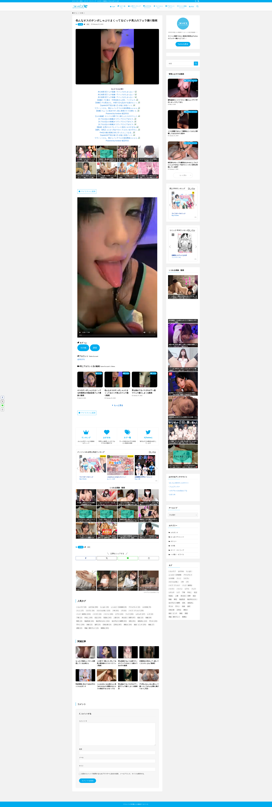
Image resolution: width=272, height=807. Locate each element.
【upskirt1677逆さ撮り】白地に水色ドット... (116, 105)
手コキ (153, 621)
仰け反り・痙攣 (128, 617)
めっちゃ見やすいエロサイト (179, 483)
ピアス (119, 614)
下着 (79, 617)
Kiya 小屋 (137, 479)
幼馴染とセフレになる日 (179, 255)
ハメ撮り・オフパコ (177, 554)
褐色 (151, 624)
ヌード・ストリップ (177, 550)
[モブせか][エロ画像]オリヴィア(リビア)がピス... (116, 119)
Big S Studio (83, 479)
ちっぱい (104, 607)
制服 (148, 617)
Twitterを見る (183, 44)
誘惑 (88, 24)
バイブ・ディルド (136, 610)
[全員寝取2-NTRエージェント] (148, 465)
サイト (81, 766)
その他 (80, 24)
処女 (140, 617)
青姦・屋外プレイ (91, 628)
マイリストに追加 (87, 191)
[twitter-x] (195, 1)
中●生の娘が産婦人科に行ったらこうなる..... (116, 132)
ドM (116, 610)
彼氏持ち (142, 621)
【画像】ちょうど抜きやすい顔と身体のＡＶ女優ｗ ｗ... (116, 111)
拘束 (89, 624)
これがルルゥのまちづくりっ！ (116, 477)
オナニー (173, 541)
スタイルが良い (103, 610)
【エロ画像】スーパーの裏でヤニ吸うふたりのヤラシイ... (116, 116)
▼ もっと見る (117, 405)
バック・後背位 (83, 614)
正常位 (117, 624)
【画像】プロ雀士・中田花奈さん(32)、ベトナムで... (116, 100)
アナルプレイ (134, 607)
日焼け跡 (107, 624)
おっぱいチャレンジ (177, 537)
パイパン (108, 614)
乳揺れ (107, 617)
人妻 (116, 617)
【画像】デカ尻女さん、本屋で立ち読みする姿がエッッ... (116, 103)
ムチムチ (140, 614)
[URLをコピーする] (149, 558)
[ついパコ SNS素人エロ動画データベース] (80, 6)
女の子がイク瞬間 (119, 621)
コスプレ (90, 610)
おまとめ (172, 494)
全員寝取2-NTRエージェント (143, 477)
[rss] (198, 1)
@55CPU (81, 359)
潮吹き (128, 624)
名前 (80, 749)
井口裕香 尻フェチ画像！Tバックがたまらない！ (116, 92)
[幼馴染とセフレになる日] (185, 243)
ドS (123, 610)
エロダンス (174, 532)
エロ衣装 (146, 607)
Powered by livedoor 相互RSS (117, 113)
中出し (88, 617)
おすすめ (93, 607)
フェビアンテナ (174, 487)
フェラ (129, 614)
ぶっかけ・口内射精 (118, 607)
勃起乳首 (89, 621)
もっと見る (183, 175)
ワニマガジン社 (176, 257)
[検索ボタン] (197, 6)
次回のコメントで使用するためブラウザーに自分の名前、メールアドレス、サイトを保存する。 (113, 774)
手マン (80, 624)
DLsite (152, 452)
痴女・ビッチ (140, 624)
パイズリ (97, 614)
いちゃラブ (81, 607)
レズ (150, 614)
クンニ (80, 610)
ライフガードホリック (86, 477)
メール (81, 757)
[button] (86, 558)
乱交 (98, 617)
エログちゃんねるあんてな (178, 490)
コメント (83, 721)
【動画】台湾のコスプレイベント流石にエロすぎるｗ (116, 127)
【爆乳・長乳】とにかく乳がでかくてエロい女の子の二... (116, 130)
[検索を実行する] (196, 64)
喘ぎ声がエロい (102, 621)
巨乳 (132, 621)
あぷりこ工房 (111, 479)
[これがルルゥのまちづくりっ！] (120, 465)
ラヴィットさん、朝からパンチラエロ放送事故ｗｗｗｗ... (116, 108)
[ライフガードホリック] (92, 465)
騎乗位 (105, 628)
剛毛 (79, 621)
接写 (97, 624)
